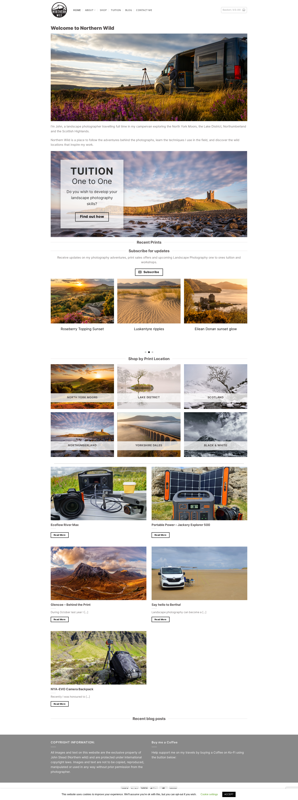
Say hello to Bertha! (166, 604)
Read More (60, 535)
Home (77, 10)
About (89, 10)
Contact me (144, 10)
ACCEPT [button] (229, 794)
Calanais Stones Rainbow (82, 329)
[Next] (249, 194)
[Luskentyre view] (149, 301)
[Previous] (49, 194)
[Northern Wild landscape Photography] (59, 10)
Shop (103, 10)
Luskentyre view (149, 329)
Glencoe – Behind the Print (71, 604)
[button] (234, 10)
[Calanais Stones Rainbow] (82, 301)
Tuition (116, 10)
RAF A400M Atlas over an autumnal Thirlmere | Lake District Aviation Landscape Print (216, 333)
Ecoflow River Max (65, 525)
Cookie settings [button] (209, 794)
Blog (128, 10)
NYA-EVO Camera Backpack (72, 689)
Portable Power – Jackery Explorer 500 (181, 525)
